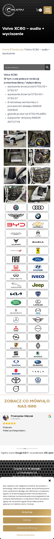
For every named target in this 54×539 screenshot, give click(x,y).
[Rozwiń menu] (47, 10)
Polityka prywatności (26, 535)
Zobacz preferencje (27, 528)
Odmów (27, 520)
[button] (49, 480)
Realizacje (17, 50)
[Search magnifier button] (47, 67)
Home (5, 50)
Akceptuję (27, 512)
